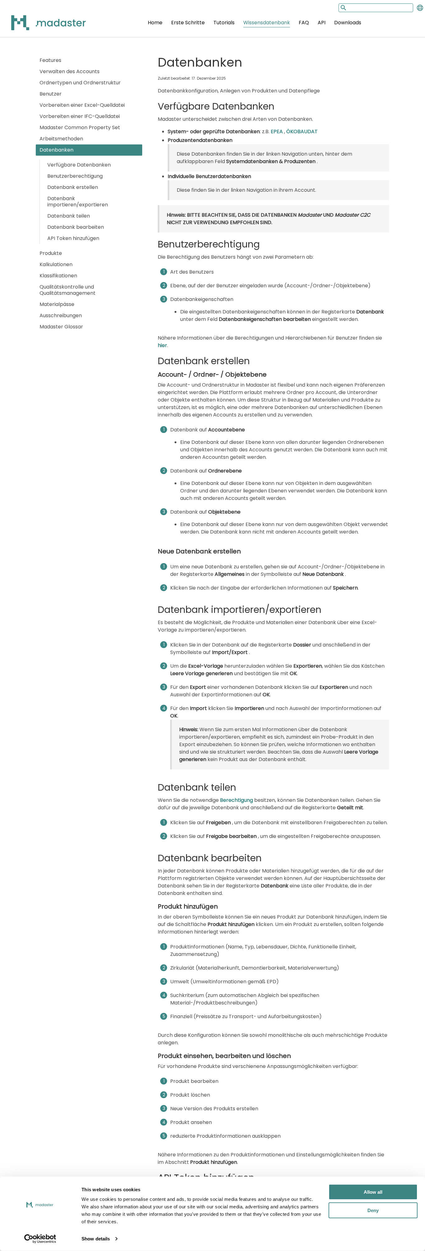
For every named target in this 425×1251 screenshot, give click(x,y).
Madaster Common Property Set (80, 127)
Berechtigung (236, 800)
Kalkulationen (56, 264)
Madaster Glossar (61, 326)
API (321, 22)
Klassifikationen (58, 275)
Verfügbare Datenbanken (79, 164)
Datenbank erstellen (72, 187)
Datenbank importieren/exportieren (77, 201)
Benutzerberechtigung (75, 176)
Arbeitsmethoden (61, 138)
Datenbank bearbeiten (75, 227)
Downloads (347, 22)
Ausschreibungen (61, 315)
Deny (373, 1210)
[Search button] (343, 7)
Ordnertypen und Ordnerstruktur (80, 82)
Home (155, 22)
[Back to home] (40, 26)
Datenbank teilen (68, 215)
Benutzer (51, 93)
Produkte (51, 253)
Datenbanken (56, 149)
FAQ (304, 22)
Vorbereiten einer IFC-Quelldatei (80, 116)
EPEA (277, 131)
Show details (96, 1238)
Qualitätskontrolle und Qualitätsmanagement (68, 290)
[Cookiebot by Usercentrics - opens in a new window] (40, 1239)
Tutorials (224, 22)
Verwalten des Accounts (70, 71)
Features (50, 60)
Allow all (373, 1192)
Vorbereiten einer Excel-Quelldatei (82, 105)
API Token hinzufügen (73, 238)
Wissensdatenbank (266, 22)
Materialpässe (57, 304)
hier (162, 345)
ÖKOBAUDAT (302, 131)
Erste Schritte (188, 22)
